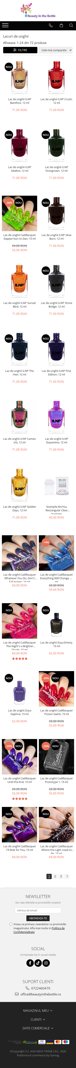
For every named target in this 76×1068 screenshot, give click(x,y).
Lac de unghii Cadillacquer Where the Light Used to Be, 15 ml (56, 849)
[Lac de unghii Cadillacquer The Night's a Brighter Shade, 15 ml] (19, 621)
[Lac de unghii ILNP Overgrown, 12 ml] (56, 145)
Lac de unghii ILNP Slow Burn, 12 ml (56, 236)
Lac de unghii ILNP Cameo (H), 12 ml (19, 440)
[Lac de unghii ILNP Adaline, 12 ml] (19, 145)
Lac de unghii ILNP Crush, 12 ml (56, 101)
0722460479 (40, 988)
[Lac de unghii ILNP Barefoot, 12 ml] (19, 77)
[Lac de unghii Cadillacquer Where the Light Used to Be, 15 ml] (56, 824)
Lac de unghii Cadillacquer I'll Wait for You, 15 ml (19, 848)
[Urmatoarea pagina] (67, 876)
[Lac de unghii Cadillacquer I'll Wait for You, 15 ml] (19, 824)
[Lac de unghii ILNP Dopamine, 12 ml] (56, 417)
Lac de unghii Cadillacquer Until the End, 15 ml (19, 780)
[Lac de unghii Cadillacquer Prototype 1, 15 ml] (56, 756)
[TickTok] (38, 963)
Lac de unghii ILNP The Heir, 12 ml (19, 372)
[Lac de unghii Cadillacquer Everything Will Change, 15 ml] (56, 553)
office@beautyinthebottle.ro (40, 994)
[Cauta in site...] (71, 25)
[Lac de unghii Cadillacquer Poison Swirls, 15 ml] (56, 689)
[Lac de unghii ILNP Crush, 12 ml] (56, 77)
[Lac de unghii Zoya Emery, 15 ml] (56, 621)
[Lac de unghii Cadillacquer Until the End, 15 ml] (19, 756)
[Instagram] (46, 963)
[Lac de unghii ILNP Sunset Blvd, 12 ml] (19, 281)
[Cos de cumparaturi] (61, 25)
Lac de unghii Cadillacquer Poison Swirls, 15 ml (56, 712)
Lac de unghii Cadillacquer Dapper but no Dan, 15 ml (19, 236)
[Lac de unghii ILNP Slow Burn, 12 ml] (56, 213)
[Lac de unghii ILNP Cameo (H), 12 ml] (19, 417)
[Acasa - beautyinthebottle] (38, 10)
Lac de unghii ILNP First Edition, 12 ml (56, 372)
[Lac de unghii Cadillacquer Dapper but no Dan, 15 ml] (19, 213)
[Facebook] (30, 963)
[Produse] (6, 26)
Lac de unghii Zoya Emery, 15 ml (56, 644)
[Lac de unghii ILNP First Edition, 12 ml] (56, 349)
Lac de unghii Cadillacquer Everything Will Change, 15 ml (56, 577)
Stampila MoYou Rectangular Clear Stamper (57, 509)
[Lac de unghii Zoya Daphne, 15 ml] (19, 689)
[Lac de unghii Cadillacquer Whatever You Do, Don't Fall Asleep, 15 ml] (19, 553)
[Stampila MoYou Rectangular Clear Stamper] (56, 485)
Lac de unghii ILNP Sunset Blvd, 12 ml (19, 304)
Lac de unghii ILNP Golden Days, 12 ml (19, 508)
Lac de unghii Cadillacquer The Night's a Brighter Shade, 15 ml (19, 645)
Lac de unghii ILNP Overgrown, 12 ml (56, 169)
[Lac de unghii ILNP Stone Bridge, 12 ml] (56, 281)
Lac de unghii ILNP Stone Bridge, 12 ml (56, 304)
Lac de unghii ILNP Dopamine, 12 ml (56, 440)
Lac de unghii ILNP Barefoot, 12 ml (19, 101)
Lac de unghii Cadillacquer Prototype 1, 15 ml (56, 780)
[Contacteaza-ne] (51, 25)
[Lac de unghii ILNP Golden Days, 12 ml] (19, 485)
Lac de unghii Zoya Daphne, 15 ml (19, 712)
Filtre (21, 50)
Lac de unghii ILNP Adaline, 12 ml (19, 169)
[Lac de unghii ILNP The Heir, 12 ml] (19, 349)
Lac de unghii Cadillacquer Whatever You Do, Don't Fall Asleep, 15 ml (19, 577)
